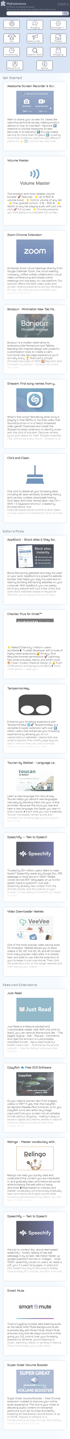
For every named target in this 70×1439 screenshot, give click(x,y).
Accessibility (12, 27)
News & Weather (35, 41)
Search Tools (35, 54)
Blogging (35, 27)
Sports (44, 68)
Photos (58, 41)
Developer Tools (58, 27)
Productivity (11, 54)
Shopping (58, 54)
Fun (12, 41)
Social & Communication (15, 68)
